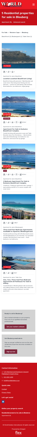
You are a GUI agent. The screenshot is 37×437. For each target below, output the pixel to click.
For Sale (4, 32)
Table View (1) (27, 36)
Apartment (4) (6, 415)
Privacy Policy (6, 392)
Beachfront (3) (6, 36)
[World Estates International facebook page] (3, 401)
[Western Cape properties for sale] (11, 4)
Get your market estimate (16, 327)
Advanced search (19, 22)
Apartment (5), (7, 22)
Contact (4, 389)
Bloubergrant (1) (17, 36)
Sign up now (11, 351)
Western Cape (15, 32)
